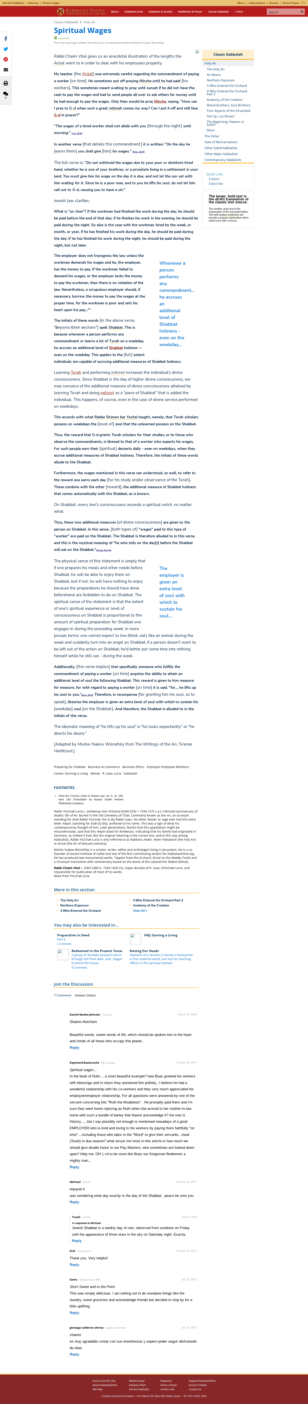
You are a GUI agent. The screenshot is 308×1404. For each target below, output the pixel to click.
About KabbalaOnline (105, 1385)
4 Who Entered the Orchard (80, 910)
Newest (80, 995)
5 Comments (79, 967)
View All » (140, 910)
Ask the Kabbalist (13, 3)
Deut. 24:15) (139, 152)
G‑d (57, 115)
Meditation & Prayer (190, 11)
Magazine (166, 1380)
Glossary (33, 3)
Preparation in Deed (73, 935)
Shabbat (116, 347)
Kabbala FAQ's (137, 1385)
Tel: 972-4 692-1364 (195, 1396)
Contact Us (195, 1389)
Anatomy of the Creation (151, 905)
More (210, 130)
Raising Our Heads (144, 951)
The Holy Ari (69, 900)
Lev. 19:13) (77, 133)
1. (55, 796)
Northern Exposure (74, 905)
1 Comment (64, 943)
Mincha (160, 101)
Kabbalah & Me (134, 11)
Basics (115, 11)
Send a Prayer (290, 3)
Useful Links (167, 1389)
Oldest (91, 995)
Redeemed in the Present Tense (97, 951)
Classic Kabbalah (218, 11)
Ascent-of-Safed (124, 1396)
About (241, 3)
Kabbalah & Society (160, 11)
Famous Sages (51, 3)
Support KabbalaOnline (202, 1380)
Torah (76, 372)
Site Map (98, 1389)
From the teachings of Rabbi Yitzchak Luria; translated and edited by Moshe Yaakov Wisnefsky (109, 42)
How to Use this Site (104, 1380)
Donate (273, 3)
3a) (104, 550)
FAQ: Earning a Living (160, 935)
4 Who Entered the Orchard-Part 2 (158, 900)
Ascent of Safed (198, 1385)
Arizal (87, 74)
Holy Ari (89, 22)
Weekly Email (137, 1380)
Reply (74, 1048)
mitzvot (107, 393)
